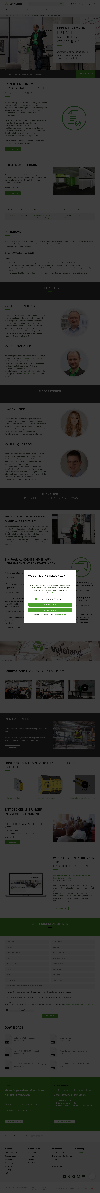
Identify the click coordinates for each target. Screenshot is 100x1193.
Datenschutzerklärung (44, 593)
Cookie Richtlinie (57, 593)
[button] (50, 605)
